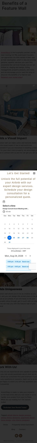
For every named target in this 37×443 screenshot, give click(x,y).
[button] (34, 173)
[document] (18, 221)
